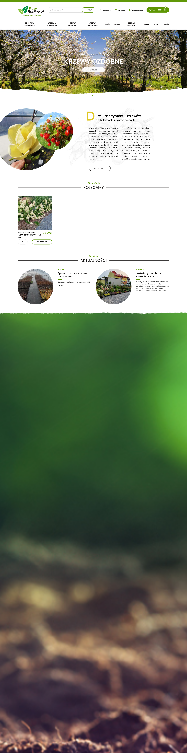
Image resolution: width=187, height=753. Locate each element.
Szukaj (88, 10)
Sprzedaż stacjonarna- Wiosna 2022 (72, 275)
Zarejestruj (137, 10)
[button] (6, 64)
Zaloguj (121, 10)
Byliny (156, 24)
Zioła (166, 24)
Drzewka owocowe (52, 24)
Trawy (145, 24)
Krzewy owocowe (92, 24)
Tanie (36, 9)
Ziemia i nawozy (131, 24)
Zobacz (93, 70)
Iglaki (117, 24)
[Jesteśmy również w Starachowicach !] (113, 286)
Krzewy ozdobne (72, 24)
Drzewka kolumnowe (29, 24)
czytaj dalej (99, 168)
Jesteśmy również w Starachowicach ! (148, 275)
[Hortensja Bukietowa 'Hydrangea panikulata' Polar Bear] (35, 213)
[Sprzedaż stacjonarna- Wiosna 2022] (35, 286)
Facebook (106, 10)
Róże (107, 24)
